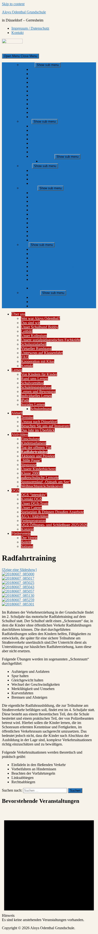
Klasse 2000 (39, 227)
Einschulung (39, 193)
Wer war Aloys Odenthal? (49, 69)
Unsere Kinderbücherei (47, 223)
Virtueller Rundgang (45, 99)
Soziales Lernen (42, 156)
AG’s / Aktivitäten (44, 271)
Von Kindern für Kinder (48, 126)
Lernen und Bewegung (47, 143)
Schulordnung (50, 161)
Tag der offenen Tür (45, 201)
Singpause (38, 218)
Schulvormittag (41, 135)
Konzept (36, 288)
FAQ (34, 108)
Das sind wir (39, 74)
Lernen (26, 121)
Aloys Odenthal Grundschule (24, 12)
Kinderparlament (43, 197)
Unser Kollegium (43, 87)
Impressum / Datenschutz (30, 28)
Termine (36, 170)
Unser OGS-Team (44, 258)
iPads (34, 152)
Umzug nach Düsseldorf (48, 175)
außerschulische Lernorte (49, 231)
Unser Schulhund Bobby (49, 78)
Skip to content (13, 4)
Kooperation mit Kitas (47, 112)
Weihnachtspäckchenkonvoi (51, 240)
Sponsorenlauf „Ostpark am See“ (55, 236)
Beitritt (35, 302)
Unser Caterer (40, 262)
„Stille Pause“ (40, 214)
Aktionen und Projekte (47, 210)
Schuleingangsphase (45, 139)
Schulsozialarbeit (43, 95)
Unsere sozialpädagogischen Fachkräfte (60, 91)
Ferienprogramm (42, 275)
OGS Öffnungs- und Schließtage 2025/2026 (54, 525)
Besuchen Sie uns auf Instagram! (55, 179)
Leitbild (36, 82)
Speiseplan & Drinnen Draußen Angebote (61, 267)
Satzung (36, 306)
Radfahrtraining (42, 206)
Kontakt (17, 33)
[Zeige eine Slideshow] (19, 570)
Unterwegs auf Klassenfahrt (51, 104)
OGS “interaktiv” (43, 249)
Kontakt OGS (40, 254)
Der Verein (38, 297)
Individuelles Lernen (45, 148)
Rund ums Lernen (44, 130)
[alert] (49, 865)
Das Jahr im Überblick (47, 183)
